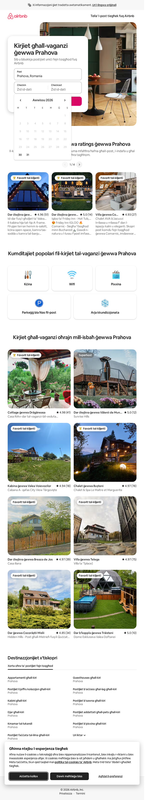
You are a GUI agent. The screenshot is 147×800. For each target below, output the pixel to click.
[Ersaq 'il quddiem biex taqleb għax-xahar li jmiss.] (65, 100)
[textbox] (31, 89)
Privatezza (65, 793)
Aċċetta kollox (28, 776)
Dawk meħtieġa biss (69, 776)
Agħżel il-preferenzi (110, 776)
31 (27, 155)
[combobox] (48, 76)
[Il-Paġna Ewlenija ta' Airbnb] (17, 16)
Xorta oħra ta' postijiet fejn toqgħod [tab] (30, 666)
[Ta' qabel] (65, 164)
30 (20, 155)
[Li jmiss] (79, 164)
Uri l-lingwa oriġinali (104, 5)
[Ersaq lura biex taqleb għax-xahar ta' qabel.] (21, 100)
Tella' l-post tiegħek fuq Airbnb (112, 16)
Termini (80, 793)
